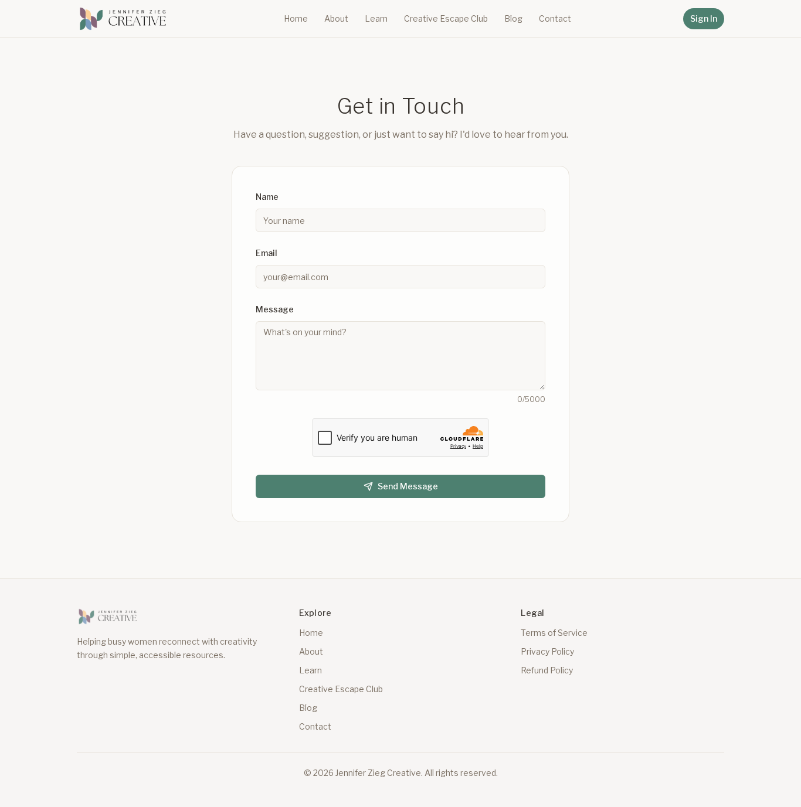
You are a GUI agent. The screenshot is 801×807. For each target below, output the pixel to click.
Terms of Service (554, 633)
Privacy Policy (547, 651)
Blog (513, 18)
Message (275, 309)
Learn (376, 18)
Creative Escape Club (446, 18)
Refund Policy (547, 670)
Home (296, 18)
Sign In (703, 18)
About (336, 18)
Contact (555, 18)
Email (266, 253)
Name (267, 197)
